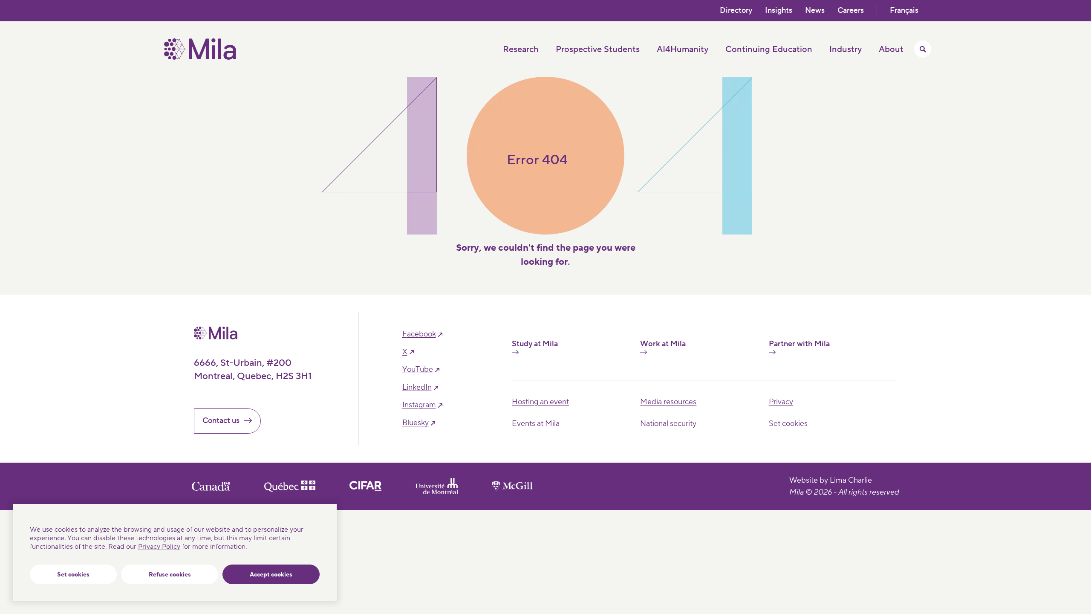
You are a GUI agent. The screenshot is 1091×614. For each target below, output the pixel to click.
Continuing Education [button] (768, 49)
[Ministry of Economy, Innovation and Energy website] (289, 486)
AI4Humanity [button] (682, 49)
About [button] (891, 49)
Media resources (668, 402)
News (815, 10)
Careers (850, 10)
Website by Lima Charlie (830, 480)
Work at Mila (663, 344)
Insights (778, 10)
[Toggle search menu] (922, 49)
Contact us (221, 421)
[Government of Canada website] (211, 486)
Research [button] (521, 49)
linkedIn (417, 387)
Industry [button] (845, 49)
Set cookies (73, 575)
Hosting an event (540, 402)
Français (904, 10)
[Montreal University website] (437, 486)
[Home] (200, 57)
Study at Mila (535, 344)
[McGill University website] (512, 486)
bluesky (415, 423)
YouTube (417, 369)
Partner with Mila (799, 344)
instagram (419, 405)
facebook (419, 334)
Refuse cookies (170, 575)
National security (668, 424)
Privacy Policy (159, 546)
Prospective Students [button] (598, 49)
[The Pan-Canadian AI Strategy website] (365, 486)
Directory (736, 10)
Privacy (781, 402)
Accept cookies (271, 575)
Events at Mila (536, 424)
